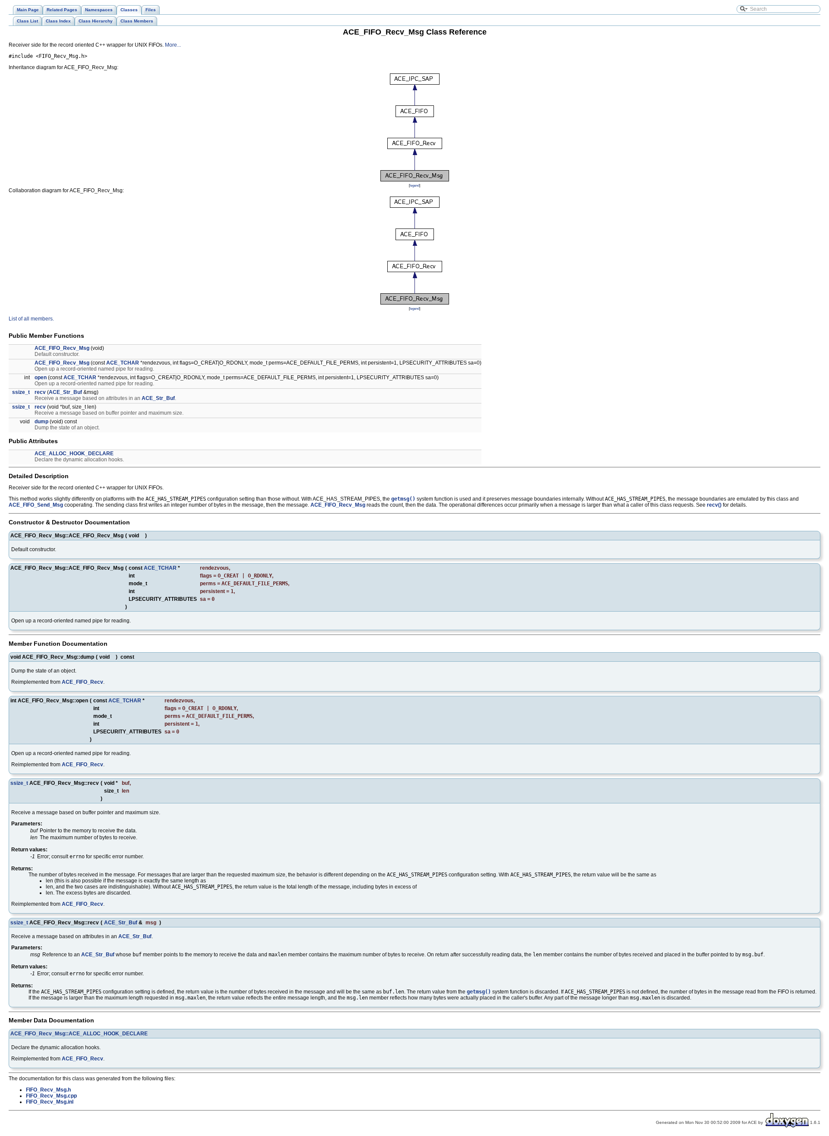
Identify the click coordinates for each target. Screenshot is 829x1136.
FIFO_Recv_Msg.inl (49, 1102)
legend (414, 185)
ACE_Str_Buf (65, 392)
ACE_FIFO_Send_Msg (36, 505)
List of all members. (31, 319)
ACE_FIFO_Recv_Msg (62, 348)
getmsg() (403, 499)
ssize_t (21, 392)
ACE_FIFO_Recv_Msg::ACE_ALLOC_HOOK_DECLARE (79, 1034)
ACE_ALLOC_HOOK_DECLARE (74, 454)
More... (173, 45)
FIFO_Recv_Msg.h (48, 1090)
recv (40, 392)
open (41, 377)
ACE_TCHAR (122, 363)
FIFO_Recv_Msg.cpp (51, 1096)
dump (41, 422)
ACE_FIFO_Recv (82, 682)
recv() (714, 505)
